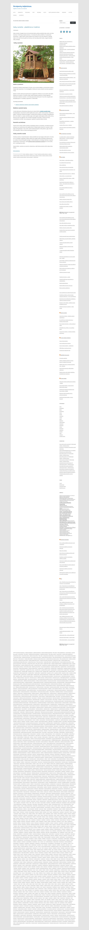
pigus (69, 801)
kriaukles (49, 688)
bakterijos (29, 810)
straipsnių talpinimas (70, 894)
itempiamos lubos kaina (17, 699)
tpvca (65, 805)
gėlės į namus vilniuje (71, 802)
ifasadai (42, 893)
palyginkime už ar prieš (68, 777)
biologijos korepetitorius (22, 752)
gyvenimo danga (22, 797)
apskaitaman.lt (63, 754)
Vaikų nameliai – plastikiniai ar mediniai (26, 27)
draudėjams (31, 838)
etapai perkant (51, 794)
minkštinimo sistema (44, 654)
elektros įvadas (28, 865)
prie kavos (56, 876)
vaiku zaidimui (52, 691)
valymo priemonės (53, 780)
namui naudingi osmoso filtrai (70, 655)
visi (33, 890)
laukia (37, 869)
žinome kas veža (51, 771)
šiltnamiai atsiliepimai (49, 726)
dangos (41, 791)
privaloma (53, 857)
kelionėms (54, 830)
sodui (27, 730)
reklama (55, 872)
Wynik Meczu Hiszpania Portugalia (66, 469)
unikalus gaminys (33, 791)
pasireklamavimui (16, 835)
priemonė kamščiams (25, 779)
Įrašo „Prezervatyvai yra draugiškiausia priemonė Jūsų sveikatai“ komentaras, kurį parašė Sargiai (67, 587)
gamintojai (46, 815)
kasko (22, 805)
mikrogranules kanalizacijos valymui (68, 755)
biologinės (46, 824)
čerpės (52, 766)
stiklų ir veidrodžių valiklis (37, 780)
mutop (26, 879)
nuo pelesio (44, 751)
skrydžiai (14, 896)
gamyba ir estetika (20, 796)
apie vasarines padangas (37, 919)
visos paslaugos (57, 843)
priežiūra (73, 813)
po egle (17, 818)
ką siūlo (37, 801)
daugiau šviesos (65, 816)
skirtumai (56, 766)
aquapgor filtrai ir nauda (45, 669)
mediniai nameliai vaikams (43, 154)
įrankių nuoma (22, 765)
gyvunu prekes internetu (43, 721)
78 (15, 879)
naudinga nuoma (70, 896)
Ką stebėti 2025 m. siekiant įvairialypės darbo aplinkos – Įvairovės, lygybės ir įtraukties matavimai (66, 138)
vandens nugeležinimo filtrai (65, 528)
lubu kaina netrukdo (56, 697)
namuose (21, 905)
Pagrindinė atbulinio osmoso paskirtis (66, 152)
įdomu (34, 887)
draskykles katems (53, 704)
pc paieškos (16, 894)
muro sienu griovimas (57, 744)
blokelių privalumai (65, 783)
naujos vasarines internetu (45, 916)
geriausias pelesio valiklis (54, 687)
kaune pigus (33, 801)
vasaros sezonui (46, 918)
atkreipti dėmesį (21, 771)
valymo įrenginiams (69, 743)
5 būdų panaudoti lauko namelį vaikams (67, 236)
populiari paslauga (56, 768)
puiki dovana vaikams (72, 679)
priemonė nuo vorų (56, 677)
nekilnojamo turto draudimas (27, 869)
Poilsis (24, 154)
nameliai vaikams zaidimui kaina (26, 743)
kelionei (34, 826)
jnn (38, 847)
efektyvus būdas (60, 772)
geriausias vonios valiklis (17, 683)
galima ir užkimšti (64, 791)
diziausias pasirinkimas (37, 915)
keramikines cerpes (72, 762)
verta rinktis (19, 777)
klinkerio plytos (20, 741)
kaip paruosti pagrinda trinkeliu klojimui (58, 760)
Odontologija (62, 422)
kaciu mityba (19, 715)
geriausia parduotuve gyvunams (32, 722)
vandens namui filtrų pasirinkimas (46, 660)
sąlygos (46, 897)
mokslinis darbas (62, 855)
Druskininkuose (65, 854)
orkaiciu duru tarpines (34, 694)
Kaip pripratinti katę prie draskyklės (66, 167)
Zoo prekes (63, 157)
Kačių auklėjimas (62, 165)
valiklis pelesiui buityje (66, 740)
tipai (48, 812)
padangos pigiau (47, 708)
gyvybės (55, 805)
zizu (72, 843)
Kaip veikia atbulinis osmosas (65, 150)
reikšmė (25, 857)
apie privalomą (47, 807)
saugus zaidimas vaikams (31, 690)
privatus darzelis (35, 696)
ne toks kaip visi (69, 779)
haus (40, 763)
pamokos (19, 868)
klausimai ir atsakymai (71, 807)
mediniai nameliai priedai (37, 743)
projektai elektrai (22, 863)
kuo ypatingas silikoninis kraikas (50, 724)
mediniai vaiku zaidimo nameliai (35, 155)
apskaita (42, 829)
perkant (42, 905)
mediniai (14, 738)
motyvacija (68, 890)
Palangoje (62, 847)
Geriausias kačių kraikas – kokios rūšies (66, 637)
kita (34, 872)
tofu (62, 733)
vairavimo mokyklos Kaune (35, 855)
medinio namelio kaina (45, 111)
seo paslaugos (65, 511)
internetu (53, 807)
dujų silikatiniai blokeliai (61, 758)
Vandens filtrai (62, 436)
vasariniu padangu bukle (17, 916)
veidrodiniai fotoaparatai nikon (43, 922)
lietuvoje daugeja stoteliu (45, 683)
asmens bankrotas (72, 787)
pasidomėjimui (48, 877)
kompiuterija (35, 841)
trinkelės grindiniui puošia (29, 760)
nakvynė (60, 851)
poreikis (40, 869)
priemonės (59, 782)
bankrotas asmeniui (29, 788)
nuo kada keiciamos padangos (64, 708)
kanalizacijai (55, 808)
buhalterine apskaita (27, 693)
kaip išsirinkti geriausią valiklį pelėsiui (60, 679)
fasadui (43, 907)
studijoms (44, 857)
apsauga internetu (26, 837)
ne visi (63, 821)
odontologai (66, 733)
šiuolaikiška (50, 866)
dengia (58, 815)
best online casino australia (64, 444)
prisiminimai (70, 857)
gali (21, 883)
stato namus (40, 762)
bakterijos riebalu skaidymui (64, 497)
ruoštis (27, 883)
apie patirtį (73, 833)
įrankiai (29, 866)
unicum (23, 872)
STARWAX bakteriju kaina (56, 740)
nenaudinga (37, 890)
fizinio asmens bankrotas (51, 785)
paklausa (65, 851)
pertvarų (52, 880)
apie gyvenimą (30, 835)
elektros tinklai (56, 862)
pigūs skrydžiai (72, 871)
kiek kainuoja (57, 754)
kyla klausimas (21, 793)
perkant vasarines (52, 918)
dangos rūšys (44, 776)
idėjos (24, 891)
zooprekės (38, 733)
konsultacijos (61, 841)
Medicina (61, 420)
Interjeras (61, 416)
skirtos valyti (63, 824)
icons (23, 874)
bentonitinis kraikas (41, 718)
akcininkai (15, 846)
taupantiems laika (47, 912)
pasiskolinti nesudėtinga (42, 702)
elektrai (40, 860)
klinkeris (25, 741)
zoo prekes (58, 735)
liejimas (70, 893)
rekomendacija (73, 824)
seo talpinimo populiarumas (28, 910)
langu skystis (70, 766)
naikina (45, 901)
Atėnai (18, 844)
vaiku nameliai (29, 157)
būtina (52, 883)
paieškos (50, 890)
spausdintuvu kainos (27, 744)
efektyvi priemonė (56, 791)
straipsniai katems (24, 701)
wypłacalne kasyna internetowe (65, 463)
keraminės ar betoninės (47, 796)
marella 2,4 (25, 735)
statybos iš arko (37, 760)
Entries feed (61, 484)
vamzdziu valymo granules (56, 755)
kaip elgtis (49, 787)
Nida (67, 882)
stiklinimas (30, 829)
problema (28, 901)
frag (36, 846)
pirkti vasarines (29, 915)
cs (32, 872)
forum (44, 872)
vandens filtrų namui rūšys (23, 660)
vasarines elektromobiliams (28, 916)
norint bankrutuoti (31, 790)
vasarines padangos (62, 529)
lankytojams (53, 877)
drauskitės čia (39, 840)
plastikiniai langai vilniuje (69, 507)
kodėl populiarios (28, 771)
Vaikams (15, 15)
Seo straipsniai (64, 514)
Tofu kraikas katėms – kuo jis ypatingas (67, 639)
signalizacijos (33, 844)
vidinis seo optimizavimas (33, 688)
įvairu (14, 876)
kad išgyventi (72, 838)
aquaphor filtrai (63, 666)
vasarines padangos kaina (63, 531)
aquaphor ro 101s (59, 674)
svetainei (49, 844)
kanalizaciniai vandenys (36, 755)
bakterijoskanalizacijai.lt (58, 747)
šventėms (64, 896)
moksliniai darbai (64, 869)
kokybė (41, 812)
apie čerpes (29, 754)
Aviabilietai (20, 12)
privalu (29, 857)
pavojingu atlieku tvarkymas (45, 746)
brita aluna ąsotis (19, 735)
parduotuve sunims (60, 908)
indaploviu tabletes (62, 765)
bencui (50, 868)
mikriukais (48, 774)
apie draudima (26, 833)
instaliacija (69, 862)
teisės (69, 832)
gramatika (39, 844)
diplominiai (31, 858)
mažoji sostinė (49, 801)
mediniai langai (71, 500)
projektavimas (16, 862)
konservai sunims (67, 716)
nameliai (56, 737)
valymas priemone (33, 782)
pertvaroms (51, 871)
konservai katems (26, 718)
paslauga (23, 813)
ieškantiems (68, 897)
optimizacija (62, 865)
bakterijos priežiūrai (16, 758)
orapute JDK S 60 (22, 746)
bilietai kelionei (47, 835)
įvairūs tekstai (51, 833)
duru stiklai (58, 696)
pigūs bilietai (26, 830)
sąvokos (14, 808)
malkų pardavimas (40, 758)
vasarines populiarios (28, 913)
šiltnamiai (45, 730)
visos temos (48, 838)
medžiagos (62, 815)
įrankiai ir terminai (52, 772)
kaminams (72, 880)
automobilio (53, 802)
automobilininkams (69, 837)
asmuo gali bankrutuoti (32, 787)
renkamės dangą (29, 799)
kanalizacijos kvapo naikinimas (48, 762)
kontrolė (24, 807)
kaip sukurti (27, 777)
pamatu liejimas (34, 762)
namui (39, 815)
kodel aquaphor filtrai (23, 672)
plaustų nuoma (57, 885)
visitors (39, 846)
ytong (38, 763)
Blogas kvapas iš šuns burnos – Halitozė (67, 173)
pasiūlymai (20, 851)
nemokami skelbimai (26, 880)
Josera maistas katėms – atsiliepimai (66, 345)
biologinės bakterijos (37, 729)
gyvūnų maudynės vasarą (36, 732)
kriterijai (14, 774)
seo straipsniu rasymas (66, 516)
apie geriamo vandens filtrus (48, 655)
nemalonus (22, 812)
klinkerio (34, 816)
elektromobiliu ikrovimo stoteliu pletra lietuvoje (31, 683)
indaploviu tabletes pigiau (40, 779)
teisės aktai (48, 805)
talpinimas (46, 804)
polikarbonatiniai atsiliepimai (39, 726)
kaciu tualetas (73, 716)
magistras (48, 858)
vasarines (27, 912)
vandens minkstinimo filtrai (67, 527)
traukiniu (47, 827)
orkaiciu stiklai (41, 694)
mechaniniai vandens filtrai (64, 500)
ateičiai (47, 869)
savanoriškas (63, 826)
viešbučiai (54, 847)
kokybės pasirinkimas (59, 776)
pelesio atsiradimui (60, 919)
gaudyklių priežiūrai (65, 782)
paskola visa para (47, 921)
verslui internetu (19, 837)
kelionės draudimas (67, 804)
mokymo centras (47, 885)
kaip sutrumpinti (63, 768)
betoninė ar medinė (16, 783)
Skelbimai (39, 12)
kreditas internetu (36, 704)
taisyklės (39, 838)
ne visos (32, 822)
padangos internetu (72, 705)
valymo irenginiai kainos (64, 751)
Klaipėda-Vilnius (26, 897)
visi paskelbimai (51, 843)
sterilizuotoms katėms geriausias (50, 682)
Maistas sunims (64, 312)
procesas (72, 771)
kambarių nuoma (40, 849)
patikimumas (15, 746)
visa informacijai (27, 840)
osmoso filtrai (20, 654)
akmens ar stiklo (65, 904)
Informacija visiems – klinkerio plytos (66, 464)
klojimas (43, 816)
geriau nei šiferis (20, 791)
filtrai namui (24, 663)
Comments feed (62, 486)
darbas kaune (67, 799)
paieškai (57, 837)
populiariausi (62, 897)
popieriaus (55, 888)
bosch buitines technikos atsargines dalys (20, 702)
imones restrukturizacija (36, 744)
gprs (40, 847)
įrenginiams (38, 819)
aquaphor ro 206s (19, 676)
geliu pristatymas (63, 746)
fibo (42, 763)
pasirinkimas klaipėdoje (57, 749)
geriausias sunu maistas (69, 730)
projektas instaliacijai (43, 863)
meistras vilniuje (45, 715)
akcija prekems (33, 733)
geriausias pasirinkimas (44, 777)
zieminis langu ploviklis (70, 707)
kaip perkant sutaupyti (72, 721)
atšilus (57, 899)
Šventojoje (15, 849)
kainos (38, 802)
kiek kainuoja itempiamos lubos (66, 697)
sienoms (38, 871)
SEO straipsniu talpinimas (66, 133)
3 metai (60, 787)
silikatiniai (33, 907)
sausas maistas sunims (55, 718)
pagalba (45, 787)
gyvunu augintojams (28, 719)
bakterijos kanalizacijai (63, 495)
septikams (15, 744)
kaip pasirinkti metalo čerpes (18, 776)
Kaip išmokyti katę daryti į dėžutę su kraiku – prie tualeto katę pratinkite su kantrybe (66, 184)
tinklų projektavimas (66, 863)
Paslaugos (61, 425)
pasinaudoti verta (67, 788)
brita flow (49, 735)
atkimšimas (15, 793)
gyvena (59, 887)
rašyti (20, 885)
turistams (19, 849)
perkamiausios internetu (17, 733)
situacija (60, 808)
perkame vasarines (28, 919)
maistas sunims (61, 730)
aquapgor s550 (45, 671)
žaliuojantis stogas (55, 907)
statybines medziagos (60, 763)
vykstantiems (63, 807)
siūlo (43, 897)
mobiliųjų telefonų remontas (38, 682)
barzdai (74, 893)
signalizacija (22, 844)
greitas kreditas (72, 702)
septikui (42, 752)
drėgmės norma (49, 904)
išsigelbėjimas (65, 787)
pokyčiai (37, 885)
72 (17, 879)
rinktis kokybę (56, 794)
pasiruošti (39, 826)
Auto (14, 12)
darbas (52, 855)
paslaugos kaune (43, 801)
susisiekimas (73, 801)
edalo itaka (50, 721)
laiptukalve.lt (64, 802)
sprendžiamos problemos (59, 901)
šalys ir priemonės (33, 837)
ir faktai (46, 794)
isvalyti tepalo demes (44, 705)
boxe (20, 872)
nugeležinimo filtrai (37, 676)
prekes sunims (16, 724)
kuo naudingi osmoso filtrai (36, 657)
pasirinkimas (23, 783)
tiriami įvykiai (33, 807)
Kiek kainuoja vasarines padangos (47, 712)
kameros (28, 807)
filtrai (64, 499)
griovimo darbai (58, 762)
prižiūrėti (18, 821)
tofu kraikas (47, 718)
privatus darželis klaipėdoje (23, 751)
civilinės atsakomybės (28, 805)
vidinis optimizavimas (33, 702)
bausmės (20, 807)
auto (51, 830)
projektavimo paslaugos (37, 862)
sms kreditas (65, 921)
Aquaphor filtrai (62, 44)
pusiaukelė (61, 857)
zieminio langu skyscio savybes (43, 691)
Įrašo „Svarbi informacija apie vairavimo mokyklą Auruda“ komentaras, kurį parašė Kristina (67, 598)
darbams (43, 894)
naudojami (42, 891)
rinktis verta (46, 791)
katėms (37, 719)
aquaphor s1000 (52, 671)
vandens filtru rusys (17, 671)
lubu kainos (42, 699)
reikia (66, 821)
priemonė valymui (41, 782)
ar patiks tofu (57, 719)
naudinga (65, 813)
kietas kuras (33, 765)
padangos (71, 506)
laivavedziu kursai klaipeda (29, 888)
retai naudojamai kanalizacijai (58, 757)
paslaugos (63, 771)
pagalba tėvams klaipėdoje (26, 749)
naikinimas (15, 819)
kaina (65, 797)
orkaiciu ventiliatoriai (25, 694)
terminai (74, 812)
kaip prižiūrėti (55, 765)
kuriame (14, 777)
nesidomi (53, 899)
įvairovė (31, 887)
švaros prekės (43, 802)
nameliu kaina (67, 737)
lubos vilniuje (55, 699)
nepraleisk (44, 876)
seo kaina (63, 508)
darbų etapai (68, 858)
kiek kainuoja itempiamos (27, 699)
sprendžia (15, 822)
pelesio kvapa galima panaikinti (47, 676)
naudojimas (33, 819)
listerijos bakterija (33, 691)
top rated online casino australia (65, 466)
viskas (37, 872)
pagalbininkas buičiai (17, 779)
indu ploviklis (36, 746)
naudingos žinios (56, 840)
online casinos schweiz (63, 459)
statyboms (42, 871)
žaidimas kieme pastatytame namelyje (36, 141)
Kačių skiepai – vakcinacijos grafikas (66, 160)
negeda (68, 876)
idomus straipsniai (26, 782)
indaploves (65, 766)
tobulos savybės (60, 797)
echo (41, 887)
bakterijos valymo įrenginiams (66, 498)
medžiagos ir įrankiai (37, 894)
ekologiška (63, 844)
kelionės (18, 805)
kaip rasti (55, 896)
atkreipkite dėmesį (51, 776)
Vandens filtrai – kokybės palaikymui (66, 61)
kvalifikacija (55, 887)
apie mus (19, 721)
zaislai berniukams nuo (49, 701)
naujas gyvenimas (55, 787)
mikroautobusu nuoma (65, 503)
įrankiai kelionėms (49, 841)
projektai (44, 860)
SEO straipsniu (16, 151)
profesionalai (33, 885)
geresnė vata (16, 905)
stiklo (59, 888)
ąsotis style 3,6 (44, 735)
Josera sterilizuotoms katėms (65, 343)
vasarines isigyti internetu (64, 916)
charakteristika (29, 816)
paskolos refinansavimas (45, 704)
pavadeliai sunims (64, 722)
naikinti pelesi (57, 741)
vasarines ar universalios (48, 910)
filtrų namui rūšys (40, 662)
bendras (51, 879)
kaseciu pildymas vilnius (51, 743)
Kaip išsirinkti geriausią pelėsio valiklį (66, 71)
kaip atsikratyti (31, 812)
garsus (32, 876)
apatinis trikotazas (70, 746)
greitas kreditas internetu (17, 704)
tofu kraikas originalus (37, 713)
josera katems (26, 716)
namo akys (41, 808)
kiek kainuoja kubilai (60, 682)
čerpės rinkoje (15, 797)
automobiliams (19, 833)
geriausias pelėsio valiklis (22, 679)
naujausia (15, 874)
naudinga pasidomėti (71, 797)
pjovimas (62, 888)
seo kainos (67, 508)
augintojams (42, 727)
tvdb (42, 847)
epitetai (65, 772)
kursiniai (58, 858)
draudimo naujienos (16, 827)
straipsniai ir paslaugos (24, 838)
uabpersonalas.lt (36, 768)
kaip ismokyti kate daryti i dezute (37, 724)
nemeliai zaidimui (26, 738)
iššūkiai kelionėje (70, 768)
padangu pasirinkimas (30, 710)
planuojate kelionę (27, 774)
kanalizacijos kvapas (45, 729)
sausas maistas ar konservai (34, 705)
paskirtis (32, 783)
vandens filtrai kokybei (29, 658)
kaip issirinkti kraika (16, 732)
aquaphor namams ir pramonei (69, 668)
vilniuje (71, 535)
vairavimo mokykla (62, 523)
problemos (69, 891)
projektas (50, 862)
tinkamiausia (44, 799)
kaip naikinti (38, 741)
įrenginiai (44, 812)
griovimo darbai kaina (55, 746)
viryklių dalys (22, 712)
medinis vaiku (26, 737)
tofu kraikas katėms (64, 735)
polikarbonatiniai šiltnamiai (22, 726)
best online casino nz (63, 453)
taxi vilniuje (61, 766)
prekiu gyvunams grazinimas (46, 713)
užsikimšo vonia (71, 791)
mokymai (41, 885)
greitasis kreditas (65, 702)
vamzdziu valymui (30, 757)
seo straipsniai (73, 846)
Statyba (70, 12)
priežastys (52, 902)
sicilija (14, 922)
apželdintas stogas (21, 907)
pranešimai (26, 877)
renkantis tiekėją (35, 774)
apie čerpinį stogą (23, 754)
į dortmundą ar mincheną (36, 771)
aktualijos (17, 877)
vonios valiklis (23, 780)
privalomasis (58, 807)
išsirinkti (69, 813)
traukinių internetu (16, 829)
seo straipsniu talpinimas (64, 518)
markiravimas (40, 888)
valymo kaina (53, 821)
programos (52, 754)
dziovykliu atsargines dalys (59, 701)
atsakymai (69, 905)
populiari (60, 816)
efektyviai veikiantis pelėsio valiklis (22, 687)
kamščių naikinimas (27, 793)
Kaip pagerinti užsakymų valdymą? (66, 105)
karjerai (56, 857)
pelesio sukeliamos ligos (39, 921)
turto (62, 804)
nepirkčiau (31, 818)
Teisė (33, 12)
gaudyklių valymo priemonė (53, 799)
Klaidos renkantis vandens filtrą (65, 199)
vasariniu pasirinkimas (62, 913)
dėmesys (34, 799)
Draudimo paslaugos (65, 110)
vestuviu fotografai (48, 744)
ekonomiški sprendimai (68, 776)
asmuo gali (23, 788)
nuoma (34, 829)
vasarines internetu (20, 912)
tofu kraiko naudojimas (50, 719)
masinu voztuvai (42, 696)
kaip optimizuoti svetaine (42, 688)
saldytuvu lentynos (53, 693)
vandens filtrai (63, 524)
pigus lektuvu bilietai (25, 852)
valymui (45, 821)
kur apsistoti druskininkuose (70, 499)
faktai (45, 785)
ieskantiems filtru (70, 727)
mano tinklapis (16, 872)
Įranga (60, 417)
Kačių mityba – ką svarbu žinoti (65, 176)
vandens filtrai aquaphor (23, 668)
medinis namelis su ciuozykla (23, 705)
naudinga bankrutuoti (39, 790)
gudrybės (51, 854)
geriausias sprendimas (34, 777)
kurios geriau (54, 796)
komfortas (25, 815)
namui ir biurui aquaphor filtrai (61, 671)
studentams (43, 858)
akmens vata (53, 763)
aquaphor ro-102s (39, 671)
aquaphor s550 (36, 674)
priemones (42, 824)
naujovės (73, 874)
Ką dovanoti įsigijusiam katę (64, 350)
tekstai (34, 832)
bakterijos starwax (20, 766)
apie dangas (51, 816)
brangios (67, 826)
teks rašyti (66, 857)
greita (66, 902)
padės (43, 826)
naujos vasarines (62, 912)
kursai (66, 832)
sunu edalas (71, 715)
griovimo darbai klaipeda (56, 738)
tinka (73, 899)
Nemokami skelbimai (65, 539)
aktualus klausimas (35, 793)
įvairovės (60, 874)
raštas (43, 883)
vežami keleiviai (20, 769)
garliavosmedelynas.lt (62, 780)
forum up (41, 874)
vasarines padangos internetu (64, 530)
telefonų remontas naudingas (41, 680)
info (60, 718)
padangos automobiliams (41, 908)
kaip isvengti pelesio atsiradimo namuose (45, 679)
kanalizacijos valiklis (65, 846)
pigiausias (28, 801)
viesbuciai (70, 533)
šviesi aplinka (60, 813)
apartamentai (67, 847)
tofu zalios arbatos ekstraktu (26, 713)
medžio (68, 888)
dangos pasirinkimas (53, 777)
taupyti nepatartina (39, 797)
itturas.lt (31, 827)
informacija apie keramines (69, 796)
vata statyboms (48, 907)
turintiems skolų (24, 787)
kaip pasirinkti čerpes (37, 776)
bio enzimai (69, 765)
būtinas (33, 899)
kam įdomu (62, 833)
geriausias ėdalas (35, 727)
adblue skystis (20, 693)
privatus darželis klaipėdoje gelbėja (37, 749)
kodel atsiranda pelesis (25, 691)
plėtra (19, 857)
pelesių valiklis (51, 741)
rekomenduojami (57, 905)
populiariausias (20, 808)
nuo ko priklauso (58, 771)
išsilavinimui (63, 858)
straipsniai (50, 727)
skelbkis (39, 837)
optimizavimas (20, 866)
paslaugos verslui (45, 833)
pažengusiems (34, 857)
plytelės (51, 905)
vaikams (67, 688)
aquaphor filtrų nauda (30, 669)
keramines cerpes (33, 758)
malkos (45, 758)
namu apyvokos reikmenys (57, 688)
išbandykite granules (53, 782)
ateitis (37, 874)
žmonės (54, 826)
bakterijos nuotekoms (71, 495)
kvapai (19, 819)
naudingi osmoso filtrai (26, 657)
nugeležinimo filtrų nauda (66, 663)
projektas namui (30, 862)
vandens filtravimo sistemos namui (52, 658)
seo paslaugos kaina (65, 513)
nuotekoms (55, 810)
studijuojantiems (37, 858)
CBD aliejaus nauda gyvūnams (65, 348)
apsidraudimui (59, 830)
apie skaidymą (30, 794)
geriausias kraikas (26, 733)
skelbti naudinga (40, 787)
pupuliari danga (22, 799)
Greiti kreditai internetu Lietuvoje (65, 285)
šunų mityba (44, 732)
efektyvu (19, 822)
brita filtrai (61, 499)
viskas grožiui (55, 841)
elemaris (53, 735)
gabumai (48, 857)
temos (27, 858)
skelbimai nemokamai (70, 520)
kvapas (14, 812)
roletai (35, 849)
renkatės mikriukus (71, 774)
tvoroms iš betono (46, 780)
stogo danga (19, 740)
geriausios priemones (27, 755)
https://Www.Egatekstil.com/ (65, 450)
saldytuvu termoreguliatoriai (62, 693)
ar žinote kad (26, 905)
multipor (34, 763)
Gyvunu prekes (63, 378)
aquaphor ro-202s (58, 672)
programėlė (23, 802)
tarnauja (72, 819)
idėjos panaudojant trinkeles (18, 760)
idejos (56, 883)
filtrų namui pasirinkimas (57, 657)
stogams (15, 871)
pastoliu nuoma (16, 765)
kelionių (59, 805)
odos (66, 888)
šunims (34, 719)
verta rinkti (36, 897)
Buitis (60, 409)
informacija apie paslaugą (45, 760)
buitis (64, 688)
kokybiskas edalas (49, 722)
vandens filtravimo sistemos (64, 525)
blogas (46, 727)
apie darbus (53, 893)
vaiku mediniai (61, 737)
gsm (42, 844)
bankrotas (72, 785)
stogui (55, 815)
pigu (52, 849)
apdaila (36, 893)
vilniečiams (68, 887)
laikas (58, 897)
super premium (59, 715)
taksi (15, 802)
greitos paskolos (70, 922)
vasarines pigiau (68, 912)
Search (60, 20)
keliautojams (32, 843)
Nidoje (35, 851)
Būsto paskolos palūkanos (64, 288)
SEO (61, 578)
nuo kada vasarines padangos (64, 506)
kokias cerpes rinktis (25, 758)
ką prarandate (23, 772)
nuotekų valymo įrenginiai (68, 822)
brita (54, 733)
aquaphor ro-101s (31, 671)
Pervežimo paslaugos (65, 355)
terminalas (56, 855)
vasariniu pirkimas (54, 912)
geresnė (36, 852)
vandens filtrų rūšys (47, 662)
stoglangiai (24, 804)
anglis (49, 758)
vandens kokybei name (65, 660)
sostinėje (64, 849)
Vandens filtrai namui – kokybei (65, 125)
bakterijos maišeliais (48, 757)
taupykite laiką (46, 790)
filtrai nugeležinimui (61, 652)
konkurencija (59, 801)
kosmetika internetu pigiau (27, 747)
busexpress (27, 874)
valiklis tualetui (29, 780)
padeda (63, 808)
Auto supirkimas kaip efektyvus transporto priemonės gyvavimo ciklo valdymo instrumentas (67, 195)
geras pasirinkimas (33, 796)
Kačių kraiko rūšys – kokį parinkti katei (66, 635)
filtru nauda (18, 729)
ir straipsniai (57, 833)
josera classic (46, 687)
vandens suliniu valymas (46, 755)
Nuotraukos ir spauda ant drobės (65, 93)
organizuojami (49, 887)
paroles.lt (29, 752)
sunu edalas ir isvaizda (57, 721)
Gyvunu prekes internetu (66, 337)
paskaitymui (31, 877)
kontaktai (15, 721)
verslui (28, 868)
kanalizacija (41, 901)
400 (23, 890)
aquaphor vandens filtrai (55, 666)
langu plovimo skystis (17, 708)
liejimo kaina (48, 894)
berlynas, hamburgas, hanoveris (50, 769)
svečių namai (55, 854)
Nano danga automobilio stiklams (66, 201)
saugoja (15, 826)
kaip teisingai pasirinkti (44, 772)
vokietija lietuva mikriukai (17, 768)
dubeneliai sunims (52, 716)
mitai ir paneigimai (16, 772)
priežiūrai (66, 901)
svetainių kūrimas (49, 765)
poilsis (19, 846)
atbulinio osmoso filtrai (34, 655)
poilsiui (23, 849)
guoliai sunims (45, 716)
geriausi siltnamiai (69, 724)
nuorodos (27, 721)
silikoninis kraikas (33, 718)
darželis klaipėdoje (48, 749)
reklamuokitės (66, 838)
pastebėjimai (67, 872)
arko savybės (28, 907)
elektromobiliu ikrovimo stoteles (58, 713)
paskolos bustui (68, 713)
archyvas (64, 879)
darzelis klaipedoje (67, 747)
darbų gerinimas (65, 893)
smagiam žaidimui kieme (18, 680)
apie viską (47, 832)
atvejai (20, 813)
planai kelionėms (62, 840)
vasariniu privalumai (70, 915)
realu (52, 872)
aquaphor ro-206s (17, 674)
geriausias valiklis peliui (61, 685)
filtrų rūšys (55, 652)
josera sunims (32, 716)
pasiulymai (43, 832)
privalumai (16, 816)
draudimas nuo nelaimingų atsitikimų (68, 868)
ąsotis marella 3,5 (31, 735)
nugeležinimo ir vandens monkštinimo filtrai (50, 665)
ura (38, 877)
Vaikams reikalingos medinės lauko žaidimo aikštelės (27, 104)
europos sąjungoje (17, 788)
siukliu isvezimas (65, 738)
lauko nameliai (45, 737)
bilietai (51, 827)
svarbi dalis (16, 813)
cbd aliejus (39, 697)
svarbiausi (51, 897)
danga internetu (37, 905)
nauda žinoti (39, 799)
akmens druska (34, 922)
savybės (25, 893)
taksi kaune (24, 801)
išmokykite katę (25, 715)
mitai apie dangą (16, 754)
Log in (60, 483)
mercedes (41, 835)
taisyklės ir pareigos (31, 769)
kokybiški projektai (55, 860)
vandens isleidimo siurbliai (50, 696)
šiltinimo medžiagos (70, 758)
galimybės (33, 866)
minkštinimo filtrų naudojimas (34, 654)
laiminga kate (30, 701)
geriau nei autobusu (66, 769)
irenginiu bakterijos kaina (46, 740)
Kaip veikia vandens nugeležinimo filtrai (67, 225)
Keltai (45, 12)
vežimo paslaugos (22, 894)
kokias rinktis (32, 779)
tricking (69, 843)
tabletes (18, 780)
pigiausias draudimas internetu (19, 847)
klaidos (33, 813)
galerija (55, 879)
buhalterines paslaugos (57, 752)
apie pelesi (54, 919)
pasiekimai (63, 887)
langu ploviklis (24, 708)
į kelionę (35, 838)
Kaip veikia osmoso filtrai (64, 204)
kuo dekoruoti (64, 891)
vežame (14, 769)
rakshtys (23, 887)
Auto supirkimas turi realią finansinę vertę (67, 292)
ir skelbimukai (49, 840)
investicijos (20, 891)
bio (51, 810)
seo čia (44, 840)
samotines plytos (65, 762)
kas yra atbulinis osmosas (59, 655)
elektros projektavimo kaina (53, 863)
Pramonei (64, 12)
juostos (14, 844)
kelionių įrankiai (34, 840)
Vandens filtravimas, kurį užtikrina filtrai (67, 470)
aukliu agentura (56, 751)
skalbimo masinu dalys (29, 712)
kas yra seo (27, 677)
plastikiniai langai (62, 507)
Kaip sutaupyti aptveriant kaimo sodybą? (67, 81)
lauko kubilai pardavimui (66, 676)
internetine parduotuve (20, 652)
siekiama (54, 882)
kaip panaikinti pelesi (31, 741)
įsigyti (47, 816)
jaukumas (47, 818)
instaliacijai (49, 860)
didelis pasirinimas (53, 797)
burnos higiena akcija (18, 804)
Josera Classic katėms (63, 341)
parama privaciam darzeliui (60, 694)
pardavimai (15, 815)
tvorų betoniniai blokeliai (17, 782)
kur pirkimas (47, 891)
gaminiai (73, 815)
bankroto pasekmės (16, 787)
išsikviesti (54, 801)
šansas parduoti (16, 838)
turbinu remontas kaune (67, 699)
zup (44, 841)
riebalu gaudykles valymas (22, 794)
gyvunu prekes (36, 701)
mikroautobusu (40, 804)
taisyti (23, 885)
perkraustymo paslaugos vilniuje (35, 715)
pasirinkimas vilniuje (17, 696)
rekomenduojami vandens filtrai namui (20, 662)
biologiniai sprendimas (56, 793)
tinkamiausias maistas (20, 727)
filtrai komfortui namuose (67, 657)
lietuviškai (63, 882)
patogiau (18, 774)
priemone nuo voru (57, 676)
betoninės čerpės (26, 785)
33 (13, 879)
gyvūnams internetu (69, 732)
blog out (35, 877)
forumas (58, 877)
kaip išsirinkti (39, 816)
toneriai (44, 743)
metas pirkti (66, 812)
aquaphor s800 (24, 671)
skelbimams (62, 832)
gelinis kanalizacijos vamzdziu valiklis (20, 757)
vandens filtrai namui (32, 662)
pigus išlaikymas (71, 790)
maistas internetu (28, 727)
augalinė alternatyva (64, 719)
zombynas (31, 846)
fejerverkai (64, 727)
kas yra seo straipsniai (64, 687)
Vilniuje (58, 847)
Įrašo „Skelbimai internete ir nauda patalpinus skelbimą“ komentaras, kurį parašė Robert (66, 604)
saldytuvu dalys (37, 712)
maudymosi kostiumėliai (27, 768)
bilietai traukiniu (56, 827)
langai (52, 813)
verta (27, 813)
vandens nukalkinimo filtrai (63, 665)
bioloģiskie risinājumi (59, 691)
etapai (30, 883)
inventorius (31, 891)
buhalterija (38, 829)
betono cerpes (16, 763)
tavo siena (22, 879)
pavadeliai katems (57, 722)
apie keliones (67, 833)
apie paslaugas (46, 896)
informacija (29, 772)
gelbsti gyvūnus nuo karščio (26, 732)
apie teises (74, 830)
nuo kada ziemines (50, 690)
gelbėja (31, 897)
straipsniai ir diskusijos (37, 833)
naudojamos (70, 821)
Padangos (61, 423)
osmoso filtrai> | (69, 652)
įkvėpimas (45, 866)
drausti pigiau (37, 899)
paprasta (72, 826)
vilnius (33, 802)
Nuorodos (21, 15)
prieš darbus (56, 818)
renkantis (35, 818)
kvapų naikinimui (63, 819)
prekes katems (71, 722)
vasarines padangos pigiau (63, 533)
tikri (25, 885)
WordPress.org (62, 488)
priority (41, 841)
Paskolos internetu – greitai (64, 277)
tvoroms (28, 783)
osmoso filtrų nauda (25, 655)
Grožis (60, 414)
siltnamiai (60, 699)
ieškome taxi (65, 801)
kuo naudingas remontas (40, 685)
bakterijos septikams (68, 757)
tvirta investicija (37, 783)
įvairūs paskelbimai (53, 832)
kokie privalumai (73, 783)
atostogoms (30, 826)
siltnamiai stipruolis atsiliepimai (60, 690)
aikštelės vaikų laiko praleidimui (29, 680)
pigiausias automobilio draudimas (46, 768)
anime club (28, 876)
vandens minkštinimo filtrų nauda (27, 665)
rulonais (46, 782)
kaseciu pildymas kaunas (60, 743)
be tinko (54, 891)
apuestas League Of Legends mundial (66, 472)
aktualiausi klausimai (35, 772)
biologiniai (36, 902)
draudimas (48, 802)
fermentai (68, 819)
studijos (14, 858)
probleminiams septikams (39, 757)
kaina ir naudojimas (37, 794)
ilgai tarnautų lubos (62, 922)
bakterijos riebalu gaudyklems (64, 496)
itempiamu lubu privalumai (47, 697)
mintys (19, 883)
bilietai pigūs (23, 829)
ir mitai (42, 794)
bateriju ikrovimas (67, 744)
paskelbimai (68, 830)
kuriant (35, 891)
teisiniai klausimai (44, 843)
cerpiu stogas (72, 752)
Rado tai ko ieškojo (63, 550)
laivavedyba (15, 888)
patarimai (34, 754)
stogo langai (29, 804)
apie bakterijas (49, 808)
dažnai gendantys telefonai (70, 682)
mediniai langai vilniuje (63, 501)
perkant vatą (47, 905)
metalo (45, 888)
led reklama (56, 726)
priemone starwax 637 (37, 740)
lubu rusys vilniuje (48, 699)
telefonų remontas (20, 677)
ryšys (25, 901)
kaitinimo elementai (16, 694)
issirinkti (42, 733)
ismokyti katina (58, 733)
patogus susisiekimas (55, 774)
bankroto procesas (23, 790)
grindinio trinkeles (28, 763)
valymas (51, 822)
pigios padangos (33, 707)
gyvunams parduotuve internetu (19, 722)
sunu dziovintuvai (59, 716)
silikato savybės (39, 907)
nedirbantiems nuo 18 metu (57, 921)
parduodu (30, 893)
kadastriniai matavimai (25, 827)
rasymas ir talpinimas (58, 910)
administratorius (59, 790)
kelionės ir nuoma (19, 897)
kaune (63, 799)
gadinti (49, 821)
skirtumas (25, 854)
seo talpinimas (20, 830)
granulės (62, 885)
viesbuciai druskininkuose (63, 534)
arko (45, 763)
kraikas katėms (62, 732)
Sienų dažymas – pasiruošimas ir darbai (67, 63)
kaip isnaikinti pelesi (30, 921)
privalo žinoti (40, 796)
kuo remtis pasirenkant (28, 776)
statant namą (60, 796)
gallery (68, 879)
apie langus (16, 832)
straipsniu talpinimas (67, 522)
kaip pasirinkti (42, 793)
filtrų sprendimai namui (64, 658)
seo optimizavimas (64, 510)
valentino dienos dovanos (37, 747)
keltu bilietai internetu (44, 868)
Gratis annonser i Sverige (54, 12)
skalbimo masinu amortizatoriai (25, 697)
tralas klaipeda (48, 738)
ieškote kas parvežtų (39, 769)
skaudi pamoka (52, 790)
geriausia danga (47, 766)
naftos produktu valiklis (20, 922)
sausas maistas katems (18, 718)
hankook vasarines (42, 913)
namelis (35, 737)
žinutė (14, 901)
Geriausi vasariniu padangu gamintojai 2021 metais (63, 712)
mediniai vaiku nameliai (24, 155)
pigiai (33, 893)
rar (34, 846)
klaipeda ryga (58, 802)
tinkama (35, 815)
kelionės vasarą (59, 769)
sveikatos (15, 805)
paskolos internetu (50, 702)
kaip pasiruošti (44, 771)
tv (61, 879)
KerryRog (61, 447)
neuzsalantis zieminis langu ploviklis (58, 707)
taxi (35, 802)
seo (60, 508)
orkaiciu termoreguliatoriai (49, 694)
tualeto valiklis (20, 744)
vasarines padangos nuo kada (64, 532)
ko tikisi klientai (53, 758)
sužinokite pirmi (20, 840)
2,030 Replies (15, 30)
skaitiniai (60, 876)
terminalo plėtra (47, 855)
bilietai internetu (67, 827)
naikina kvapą (48, 793)
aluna (14, 735)
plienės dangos (20, 871)
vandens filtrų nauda (17, 655)
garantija (62, 866)
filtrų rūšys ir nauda (52, 654)
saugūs (60, 899)
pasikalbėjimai (23, 876)
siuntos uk (46, 847)
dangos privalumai (33, 785)
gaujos (36, 888)
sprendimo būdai (25, 902)
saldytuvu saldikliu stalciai (44, 693)
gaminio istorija (60, 777)
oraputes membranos (30, 746)
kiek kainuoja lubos (36, 699)
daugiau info (20, 899)
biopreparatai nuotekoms (27, 740)
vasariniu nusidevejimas (29, 918)
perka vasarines (54, 913)
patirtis (15, 785)
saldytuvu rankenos (35, 693)
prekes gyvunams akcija (60, 724)
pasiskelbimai (36, 835)
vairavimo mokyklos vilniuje (70, 523)
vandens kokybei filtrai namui (34, 660)
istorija (70, 852)
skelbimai (56, 835)
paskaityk (64, 876)
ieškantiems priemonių (36, 752)
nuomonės (70, 835)
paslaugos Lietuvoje (40, 754)
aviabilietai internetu (55, 846)
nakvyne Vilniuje (63, 505)
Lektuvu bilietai (64, 68)
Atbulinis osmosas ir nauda (64, 272)
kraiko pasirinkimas (48, 733)
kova (29, 819)
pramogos (62, 852)
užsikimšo (51, 791)
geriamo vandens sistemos (18, 666)
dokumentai (47, 754)
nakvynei (50, 847)
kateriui (44, 887)
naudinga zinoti (36, 913)
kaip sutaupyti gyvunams (66, 718)
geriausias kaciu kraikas (52, 680)
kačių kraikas (56, 732)
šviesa (71, 812)
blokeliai (48, 763)
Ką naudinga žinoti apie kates (65, 162)
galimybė (36, 808)
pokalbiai (43, 838)
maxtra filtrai (71, 733)
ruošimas (59, 883)
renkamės (71, 810)
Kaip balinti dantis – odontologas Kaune (67, 60)
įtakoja (23, 777)
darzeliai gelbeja (69, 694)
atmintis (15, 883)
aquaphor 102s (66, 674)
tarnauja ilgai (72, 782)
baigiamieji (19, 858)
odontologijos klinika (52, 715)
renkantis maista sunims (54, 922)
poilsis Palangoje (32, 830)
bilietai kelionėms (57, 829)
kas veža (25, 769)
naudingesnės (42, 822)
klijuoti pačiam (59, 904)
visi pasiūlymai (60, 838)
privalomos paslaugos (40, 807)
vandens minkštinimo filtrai (56, 663)
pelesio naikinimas (44, 741)
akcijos (50, 804)
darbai (51, 858)
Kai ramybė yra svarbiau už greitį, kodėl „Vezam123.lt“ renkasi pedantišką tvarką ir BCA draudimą (67, 102)
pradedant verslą (72, 866)
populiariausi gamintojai (47, 919)
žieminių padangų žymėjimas (47, 652)
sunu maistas (65, 715)
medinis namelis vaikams (21, 157)
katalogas (38, 832)
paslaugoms (37, 843)
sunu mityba (64, 721)
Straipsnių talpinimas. (22, 6)
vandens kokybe (63, 526)
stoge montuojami (30, 808)
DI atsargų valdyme (63, 358)
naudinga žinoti (53, 783)
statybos (22, 762)
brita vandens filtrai (32, 730)
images (59, 879)
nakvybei (45, 844)
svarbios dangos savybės (22, 908)
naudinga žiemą (56, 812)
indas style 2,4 (38, 735)
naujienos (23, 721)
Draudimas (27, 12)
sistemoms (56, 822)
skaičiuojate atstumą (63, 774)
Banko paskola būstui (63, 283)
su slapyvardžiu (54, 838)
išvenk (36, 883)
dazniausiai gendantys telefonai (63, 680)
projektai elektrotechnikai (70, 860)
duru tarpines (34, 697)
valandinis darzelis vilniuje (18, 716)
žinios (43, 877)
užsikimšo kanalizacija (64, 794)
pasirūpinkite (30, 815)
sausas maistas (22, 724)
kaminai (19, 882)
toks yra (19, 801)
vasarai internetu (60, 918)
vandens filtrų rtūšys (57, 660)
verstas (70, 815)
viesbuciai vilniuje (64, 535)
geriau (22, 774)
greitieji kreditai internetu (27, 704)
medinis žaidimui (20, 737)
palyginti (54, 897)
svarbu (37, 821)
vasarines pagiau (37, 916)
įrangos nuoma (27, 762)
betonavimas (58, 893)
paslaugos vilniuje (66, 752)
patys (33, 883)
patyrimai (15, 840)
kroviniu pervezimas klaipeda (39, 738)
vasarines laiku (32, 912)
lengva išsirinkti (26, 791)
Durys (60, 413)
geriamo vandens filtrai (33, 668)
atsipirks (73, 882)
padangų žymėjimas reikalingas (56, 683)
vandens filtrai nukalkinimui (67, 654)
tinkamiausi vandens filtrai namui (39, 658)
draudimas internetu (42, 805)
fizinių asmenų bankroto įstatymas (63, 785)
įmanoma (59, 882)
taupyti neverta (16, 799)
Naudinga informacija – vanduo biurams (67, 55)
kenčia (14, 885)
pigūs (72, 827)
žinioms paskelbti (47, 837)
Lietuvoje (15, 868)
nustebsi (69, 882)
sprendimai (15, 907)
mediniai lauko (51, 737)
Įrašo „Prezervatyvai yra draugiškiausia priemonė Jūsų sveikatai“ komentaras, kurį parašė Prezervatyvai (67, 593)
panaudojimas (42, 880)
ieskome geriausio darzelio (26, 696)
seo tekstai (63, 520)
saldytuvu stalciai (72, 693)
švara (62, 810)
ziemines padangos (39, 708)
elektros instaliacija (62, 862)
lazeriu (20, 890)
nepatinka (36, 901)
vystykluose (54, 868)
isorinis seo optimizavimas (22, 688)
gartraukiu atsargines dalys (69, 701)
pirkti (37, 813)
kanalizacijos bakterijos (54, 729)
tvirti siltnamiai (30, 726)
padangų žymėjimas (29, 652)
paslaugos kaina (29, 847)
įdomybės (64, 874)
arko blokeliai (69, 780)
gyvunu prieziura (21, 719)
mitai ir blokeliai (64, 905)
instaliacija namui (62, 860)
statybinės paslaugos (68, 763)
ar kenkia (26, 812)
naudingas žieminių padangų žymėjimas (27, 685)
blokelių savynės (63, 907)
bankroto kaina (54, 788)
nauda (58, 810)
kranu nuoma (28, 765)
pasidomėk (49, 876)
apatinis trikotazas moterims (48, 747)
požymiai (25, 808)
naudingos (43, 819)
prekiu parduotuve (42, 722)
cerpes (73, 780)
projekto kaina (45, 862)
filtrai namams (21, 658)
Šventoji (55, 849)
